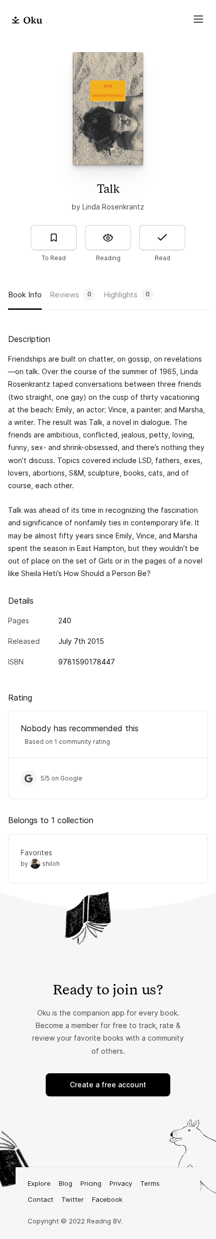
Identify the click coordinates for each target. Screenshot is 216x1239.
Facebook (107, 1199)
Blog (65, 1183)
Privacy (121, 1183)
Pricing (90, 1183)
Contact (40, 1199)
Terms (150, 1183)
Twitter (72, 1199)
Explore (39, 1183)
